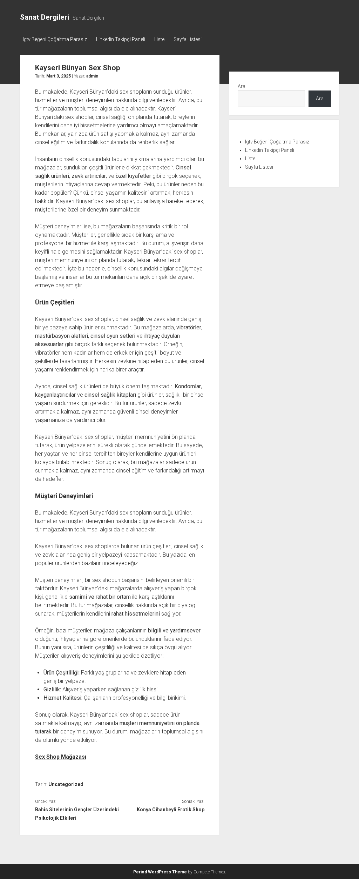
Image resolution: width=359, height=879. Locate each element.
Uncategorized (65, 784)
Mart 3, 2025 (58, 76)
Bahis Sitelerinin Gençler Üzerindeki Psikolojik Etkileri (77, 814)
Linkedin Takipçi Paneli (120, 39)
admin (92, 76)
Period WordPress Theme (160, 872)
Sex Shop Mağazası (60, 756)
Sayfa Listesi (188, 39)
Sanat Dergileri (44, 17)
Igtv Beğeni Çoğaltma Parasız (55, 39)
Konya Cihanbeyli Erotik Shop (170, 809)
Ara (241, 86)
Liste (159, 39)
